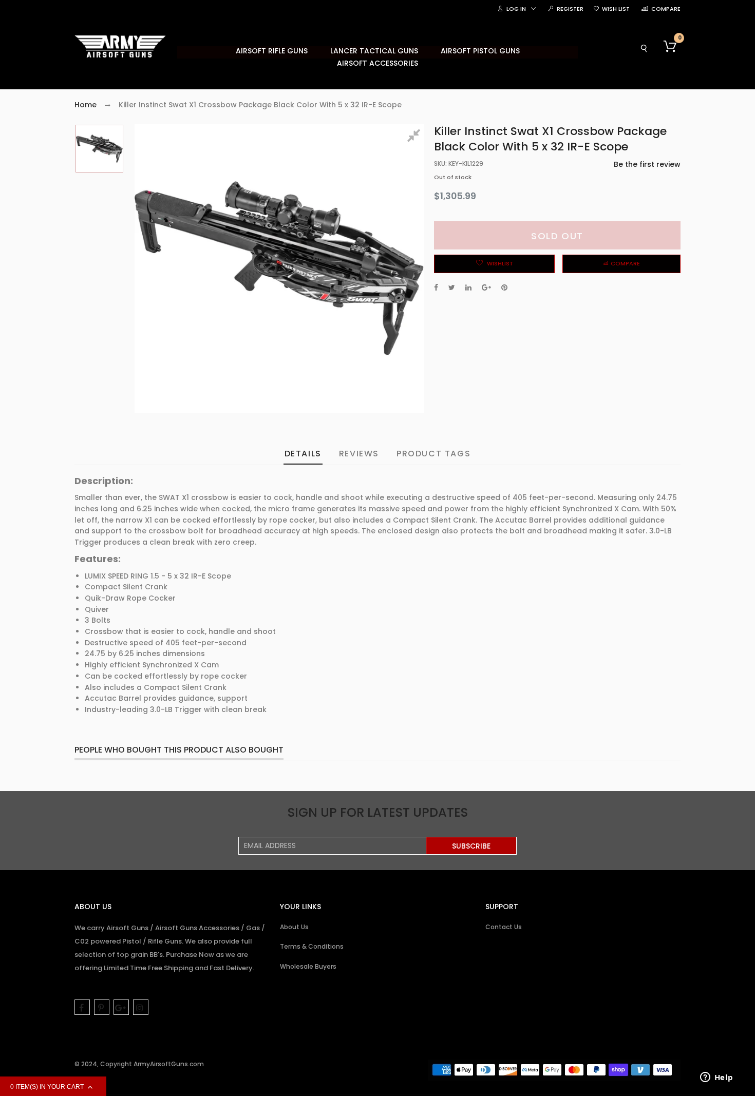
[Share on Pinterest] (504, 287)
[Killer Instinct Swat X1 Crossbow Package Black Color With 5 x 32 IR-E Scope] (99, 148)
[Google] (121, 1007)
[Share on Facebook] (436, 287)
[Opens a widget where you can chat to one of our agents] (716, 1078)
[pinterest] (101, 1007)
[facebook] (82, 1007)
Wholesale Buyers (308, 966)
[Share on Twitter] (451, 287)
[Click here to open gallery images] (415, 137)
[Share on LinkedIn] (468, 287)
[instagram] (140, 1007)
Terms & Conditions (312, 946)
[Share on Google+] (486, 287)
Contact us (503, 926)
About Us (294, 926)
